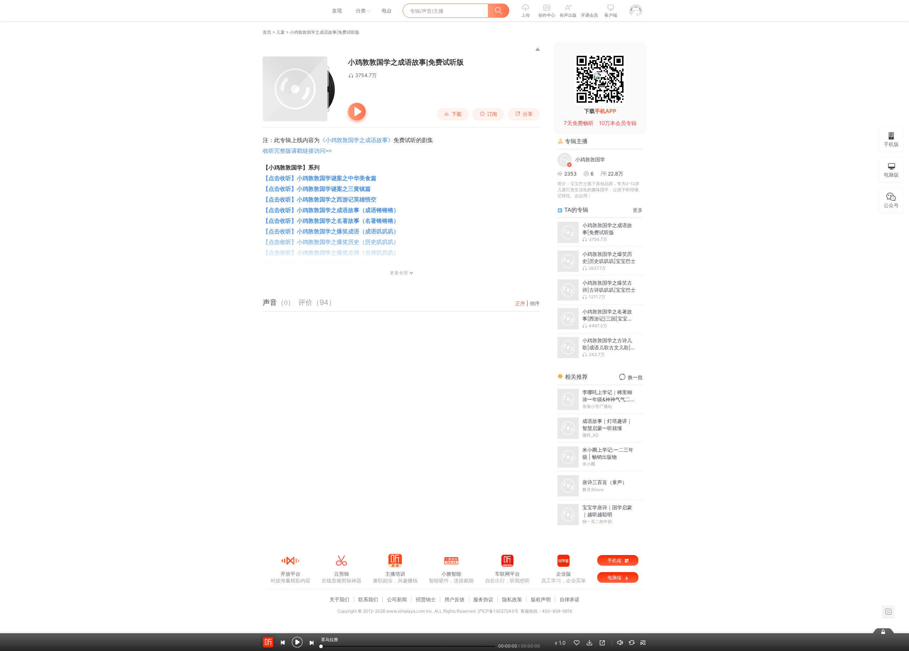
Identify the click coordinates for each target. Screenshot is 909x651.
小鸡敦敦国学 (590, 159)
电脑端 (615, 577)
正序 (520, 303)
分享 (528, 114)
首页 (267, 32)
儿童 (280, 32)
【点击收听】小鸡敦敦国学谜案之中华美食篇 (319, 178)
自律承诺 (569, 599)
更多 (638, 210)
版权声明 (541, 599)
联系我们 (368, 599)
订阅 (492, 114)
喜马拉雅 (290, 10)
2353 (570, 174)
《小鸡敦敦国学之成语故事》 (356, 140)
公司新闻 (397, 599)
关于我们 (339, 599)
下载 (457, 114)
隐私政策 (512, 599)
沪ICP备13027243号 (498, 611)
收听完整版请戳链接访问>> (297, 151)
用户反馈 (454, 599)
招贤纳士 (426, 599)
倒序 (535, 303)
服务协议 (483, 599)
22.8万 (615, 174)
